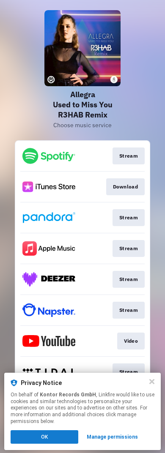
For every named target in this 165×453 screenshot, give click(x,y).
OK (44, 437)
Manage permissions (112, 437)
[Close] (152, 381)
